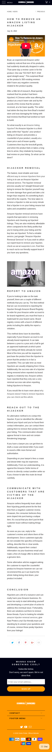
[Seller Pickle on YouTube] (26, 727)
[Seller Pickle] (26, 2)
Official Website (33, 733)
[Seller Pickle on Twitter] (21, 727)
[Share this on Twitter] (12, 642)
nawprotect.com (28, 246)
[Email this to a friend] (38, 642)
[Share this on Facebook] (19, 642)
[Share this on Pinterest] (25, 642)
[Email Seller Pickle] (30, 727)
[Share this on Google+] (32, 642)
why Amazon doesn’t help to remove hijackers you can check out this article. (25, 394)
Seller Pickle (23, 733)
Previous (41, 12)
